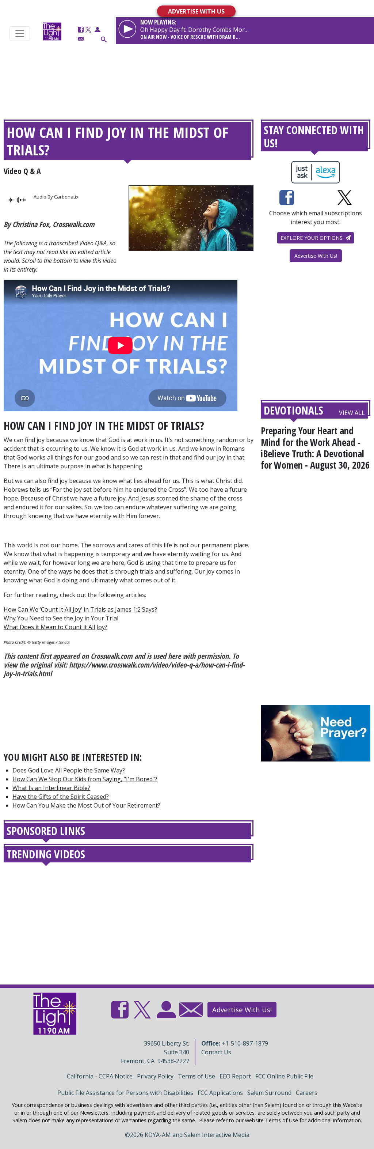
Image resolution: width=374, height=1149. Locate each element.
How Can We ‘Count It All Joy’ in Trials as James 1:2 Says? (80, 609)
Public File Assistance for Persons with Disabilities (125, 1093)
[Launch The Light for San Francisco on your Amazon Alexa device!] (315, 172)
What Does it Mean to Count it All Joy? (55, 627)
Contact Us (216, 1052)
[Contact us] (81, 39)
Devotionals (293, 410)
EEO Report (235, 1076)
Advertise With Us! (315, 255)
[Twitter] (88, 29)
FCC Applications (220, 1093)
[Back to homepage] (52, 31)
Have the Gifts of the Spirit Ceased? (60, 797)
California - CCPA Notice (100, 1076)
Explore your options (312, 237)
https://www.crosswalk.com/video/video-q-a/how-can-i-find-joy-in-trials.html (124, 669)
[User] (97, 29)
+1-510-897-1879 (245, 1043)
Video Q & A (22, 170)
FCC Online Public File (284, 1076)
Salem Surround (269, 1093)
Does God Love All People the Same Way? (68, 770)
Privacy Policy (155, 1076)
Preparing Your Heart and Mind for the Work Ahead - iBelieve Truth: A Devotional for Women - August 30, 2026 (315, 448)
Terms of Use (196, 1076)
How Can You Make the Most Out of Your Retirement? (86, 805)
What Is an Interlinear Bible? (51, 788)
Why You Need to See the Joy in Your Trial (61, 618)
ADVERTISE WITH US (196, 11)
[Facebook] (81, 29)
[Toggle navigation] (19, 33)
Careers (306, 1093)
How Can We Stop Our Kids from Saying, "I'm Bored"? (84, 779)
